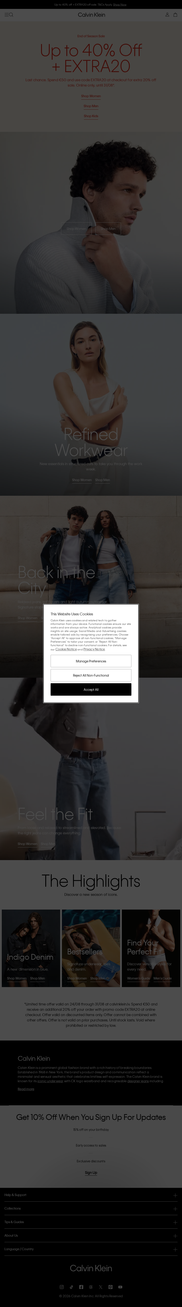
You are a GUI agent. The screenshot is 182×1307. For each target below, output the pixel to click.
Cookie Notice (66, 649)
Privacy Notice (94, 649)
